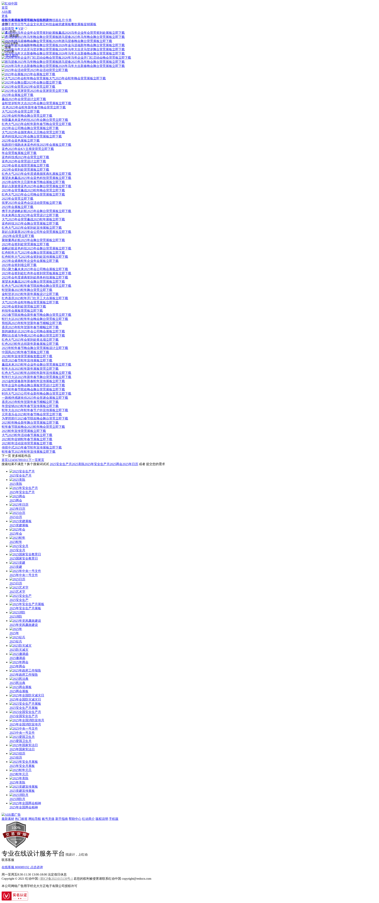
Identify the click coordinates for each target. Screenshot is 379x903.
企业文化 (33, 24)
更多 (5, 16)
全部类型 (8, 28)
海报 (24, 20)
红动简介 (88, 818)
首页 (5, 7)
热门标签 (21, 818)
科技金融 (52, 24)
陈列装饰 (45, 20)
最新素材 (8, 818)
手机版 (113, 818)
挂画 (55, 20)
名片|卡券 (65, 20)
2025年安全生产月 (97, 464)
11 (26, 460)
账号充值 (48, 818)
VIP (20, 28)
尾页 (41, 460)
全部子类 (8, 24)
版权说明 (102, 818)
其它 (42, 24)
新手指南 (61, 818)
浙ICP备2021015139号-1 (56, 878)
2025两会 (116, 464)
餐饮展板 (77, 24)
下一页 (33, 460)
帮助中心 (75, 818)
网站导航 (34, 818)
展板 (17, 20)
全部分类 (8, 20)
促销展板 (90, 24)
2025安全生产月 (61, 464)
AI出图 (6, 11)
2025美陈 (78, 464)
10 (23, 460)
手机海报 (33, 20)
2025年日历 (130, 464)
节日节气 (20, 24)
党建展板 (64, 24)
